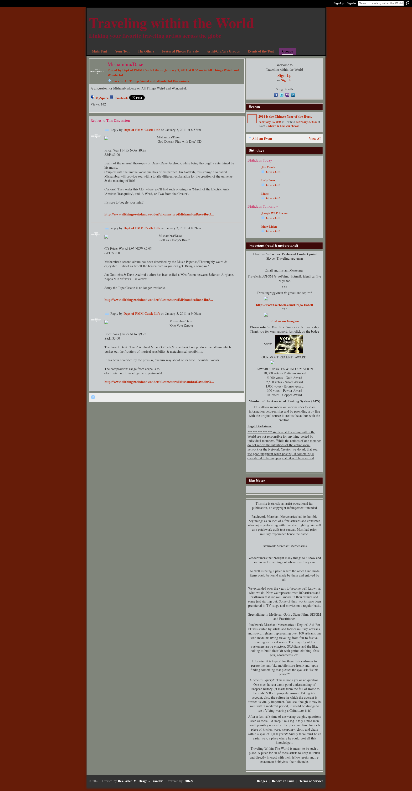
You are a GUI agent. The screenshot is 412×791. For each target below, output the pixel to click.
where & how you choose (283, 126)
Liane (265, 193)
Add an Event (262, 138)
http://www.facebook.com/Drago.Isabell (284, 304)
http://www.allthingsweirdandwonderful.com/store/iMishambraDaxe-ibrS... (158, 299)
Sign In (351, 3)
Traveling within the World (171, 22)
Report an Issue (283, 780)
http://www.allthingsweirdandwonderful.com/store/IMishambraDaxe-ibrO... (159, 381)
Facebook (121, 97)
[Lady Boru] (253, 187)
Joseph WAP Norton (274, 213)
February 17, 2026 (269, 122)
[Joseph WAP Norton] (253, 220)
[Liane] (253, 200)
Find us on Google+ (284, 321)
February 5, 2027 (306, 122)
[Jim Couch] (253, 174)
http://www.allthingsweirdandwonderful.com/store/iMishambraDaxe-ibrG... (159, 214)
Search (407, 3)
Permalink (107, 130)
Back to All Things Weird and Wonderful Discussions (150, 81)
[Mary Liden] (253, 233)
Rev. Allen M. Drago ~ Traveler (140, 780)
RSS (93, 397)
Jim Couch (268, 167)
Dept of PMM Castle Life (140, 70)
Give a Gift (273, 172)
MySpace (101, 97)
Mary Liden (269, 226)
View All (315, 138)
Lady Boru (268, 180)
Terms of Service (311, 780)
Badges (262, 780)
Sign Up (339, 3)
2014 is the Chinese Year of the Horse (285, 116)
